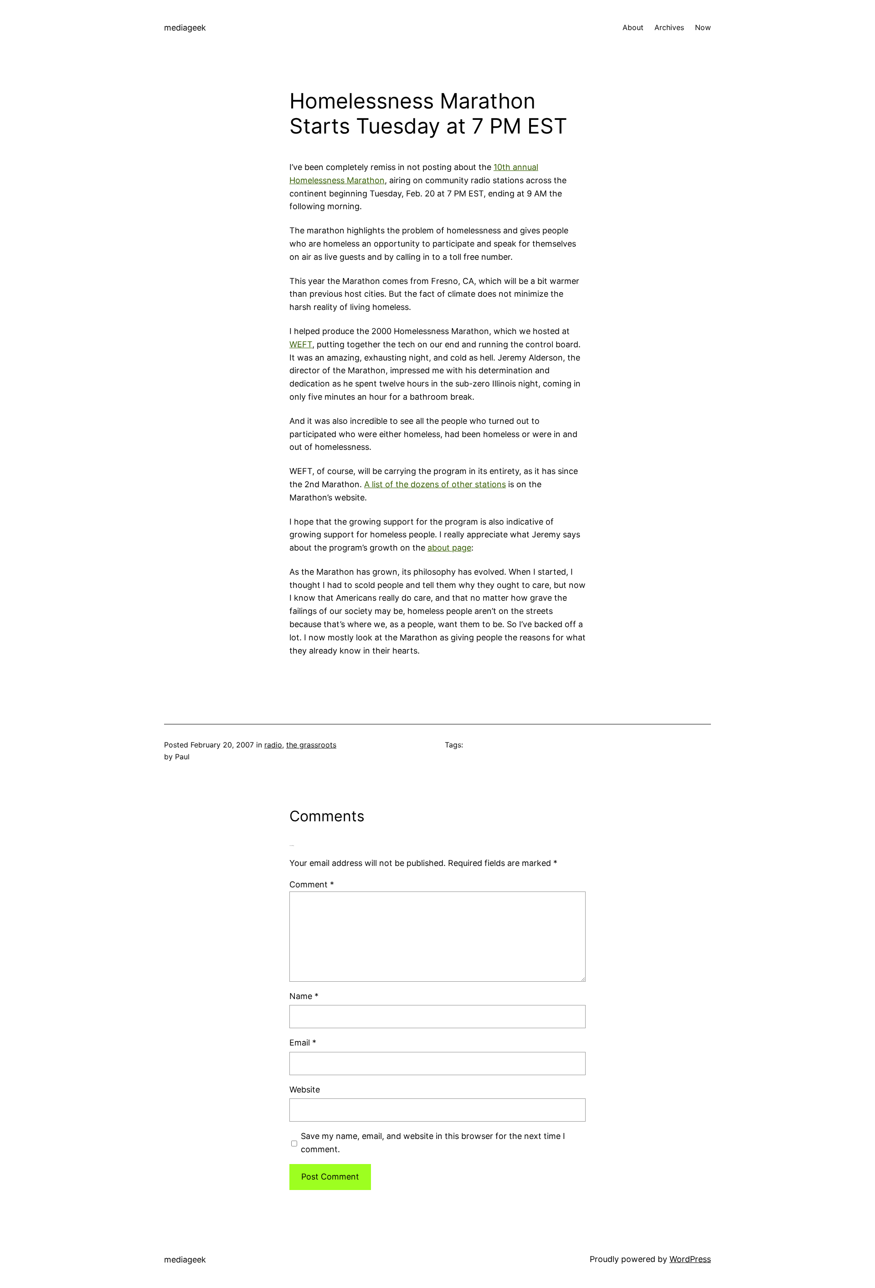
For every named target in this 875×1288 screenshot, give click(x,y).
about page (449, 547)
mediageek (185, 27)
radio (273, 744)
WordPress (690, 1259)
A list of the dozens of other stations (435, 484)
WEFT (300, 344)
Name (304, 996)
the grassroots (311, 744)
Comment (311, 884)
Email (302, 1042)
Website (304, 1089)
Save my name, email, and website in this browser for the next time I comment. (433, 1142)
